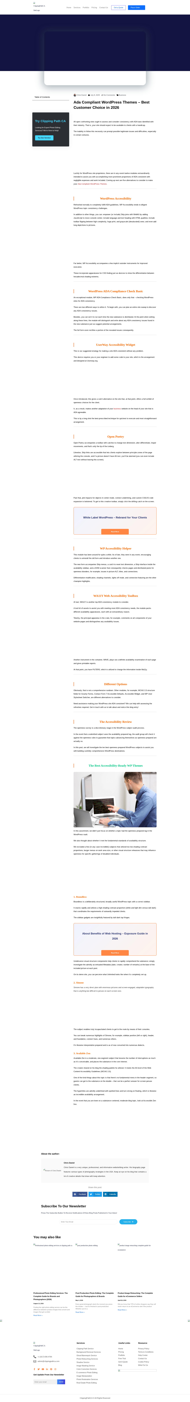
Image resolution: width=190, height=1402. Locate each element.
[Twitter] (39, 1369)
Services (77, 7)
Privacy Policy (143, 1349)
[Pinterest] (51, 1369)
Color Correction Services (87, 1369)
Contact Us (103, 7)
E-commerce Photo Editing (87, 1372)
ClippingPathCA (86, 1398)
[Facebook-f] (34, 1369)
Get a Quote (118, 7)
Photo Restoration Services (87, 1379)
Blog (120, 1365)
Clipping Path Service (85, 1349)
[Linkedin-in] (47, 1369)
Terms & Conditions (145, 1352)
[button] (66, 97)
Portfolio (86, 7)
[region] (28, 1386)
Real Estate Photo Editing (87, 1383)
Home (69, 7)
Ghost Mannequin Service (87, 1355)
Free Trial (122, 1358)
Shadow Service (83, 1362)
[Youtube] (43, 1369)
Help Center (143, 1355)
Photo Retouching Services (87, 1359)
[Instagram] (55, 1369)
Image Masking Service (86, 1366)
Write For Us (143, 1365)
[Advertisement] (115, 155)
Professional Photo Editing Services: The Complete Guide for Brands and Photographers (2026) (50, 1296)
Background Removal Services (89, 1352)
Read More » (38, 1315)
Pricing (94, 7)
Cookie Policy (143, 1362)
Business (122, 95)
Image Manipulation (84, 1376)
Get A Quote (123, 1362)
